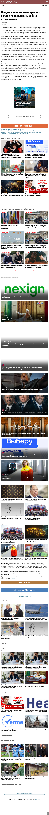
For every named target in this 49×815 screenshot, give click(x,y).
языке (45, 577)
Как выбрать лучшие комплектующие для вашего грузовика (14, 133)
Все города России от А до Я (24, 793)
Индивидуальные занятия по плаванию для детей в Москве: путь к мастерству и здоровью (21, 132)
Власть (4, 600)
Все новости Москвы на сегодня (25, 116)
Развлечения (6, 735)
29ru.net (3, 524)
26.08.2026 (44, 6)
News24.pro (3, 695)
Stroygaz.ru (3, 24)
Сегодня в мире (7, 740)
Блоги (3, 692)
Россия (4, 643)
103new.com (29, 569)
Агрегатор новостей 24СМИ (25, 596)
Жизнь (3, 648)
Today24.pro (3, 742)
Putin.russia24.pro (5, 603)
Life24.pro (3, 650)
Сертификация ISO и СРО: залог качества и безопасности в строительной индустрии (20, 130)
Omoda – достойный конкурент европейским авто (12, 129)
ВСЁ (16, 799)
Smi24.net (3, 484)
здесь (13, 578)
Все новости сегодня (9, 278)
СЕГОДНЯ (37, 799)
